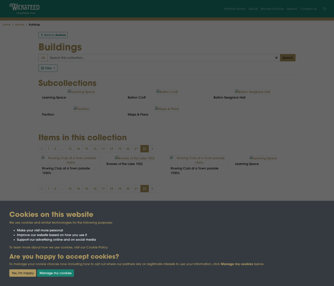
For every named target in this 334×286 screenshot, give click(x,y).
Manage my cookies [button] (56, 273)
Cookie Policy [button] (97, 247)
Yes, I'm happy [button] (23, 273)
